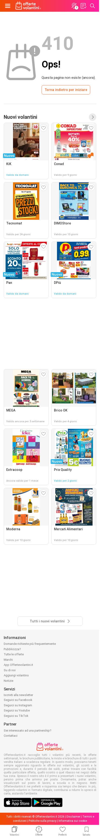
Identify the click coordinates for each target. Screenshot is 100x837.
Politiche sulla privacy (43, 821)
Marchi (8, 659)
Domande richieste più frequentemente (30, 644)
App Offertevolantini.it (18, 665)
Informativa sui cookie (73, 821)
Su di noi (10, 670)
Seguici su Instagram (18, 705)
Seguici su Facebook (18, 700)
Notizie (8, 680)
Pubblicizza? (12, 649)
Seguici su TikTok (16, 716)
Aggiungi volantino (16, 675)
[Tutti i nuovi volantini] (92, 117)
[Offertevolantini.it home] (28, 5)
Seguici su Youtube (17, 710)
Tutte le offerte (14, 654)
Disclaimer (73, 816)
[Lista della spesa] (83, 6)
